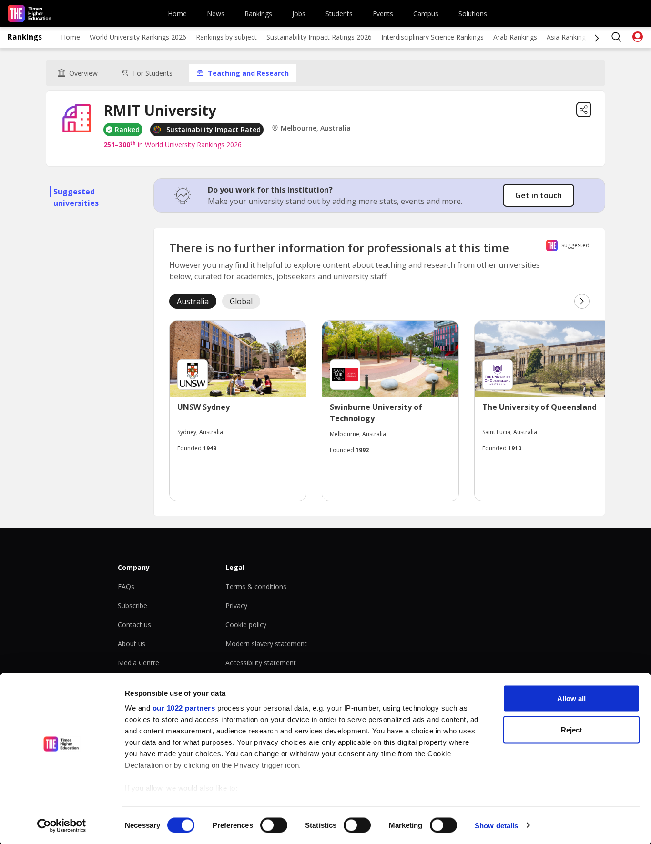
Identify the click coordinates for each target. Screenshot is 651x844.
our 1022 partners (184, 708)
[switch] (273, 825)
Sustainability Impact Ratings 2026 (319, 36)
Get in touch (538, 195)
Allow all (571, 698)
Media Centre (138, 662)
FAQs (126, 586)
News (215, 13)
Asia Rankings (568, 36)
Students (339, 13)
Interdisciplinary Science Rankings (432, 36)
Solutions (472, 13)
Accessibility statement (260, 662)
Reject (571, 729)
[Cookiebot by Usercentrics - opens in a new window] (61, 825)
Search (616, 37)
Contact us (134, 624)
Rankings (258, 13)
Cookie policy (245, 624)
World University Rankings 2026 (138, 36)
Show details (496, 825)
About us (131, 643)
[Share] (583, 109)
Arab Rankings (515, 36)
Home (177, 13)
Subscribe (132, 605)
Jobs (298, 13)
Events (383, 13)
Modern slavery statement (266, 643)
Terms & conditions (255, 586)
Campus (425, 13)
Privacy (236, 605)
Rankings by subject (226, 36)
